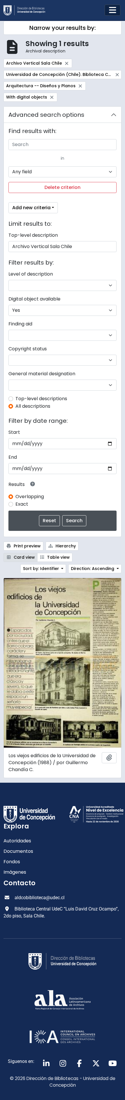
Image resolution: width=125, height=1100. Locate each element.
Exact (21, 504)
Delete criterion (62, 187)
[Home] (26, 10)
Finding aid (20, 323)
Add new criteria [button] (31, 207)
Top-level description (33, 235)
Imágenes (14, 872)
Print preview (26, 546)
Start (14, 432)
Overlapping (29, 496)
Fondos (11, 861)
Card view (23, 557)
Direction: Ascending (93, 568)
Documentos (18, 851)
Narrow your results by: (62, 28)
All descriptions (32, 406)
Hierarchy (65, 546)
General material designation (41, 373)
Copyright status (27, 348)
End (12, 457)
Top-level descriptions (41, 398)
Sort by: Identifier (41, 568)
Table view (58, 557)
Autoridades (17, 840)
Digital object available (34, 299)
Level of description (30, 274)
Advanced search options (46, 115)
